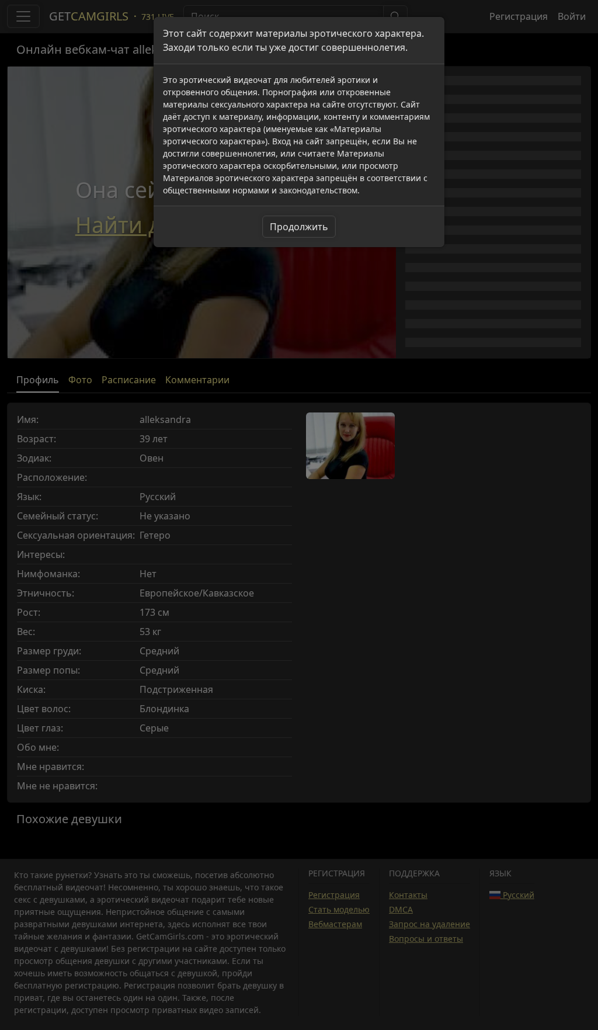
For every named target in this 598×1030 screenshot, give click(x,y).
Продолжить (299, 226)
